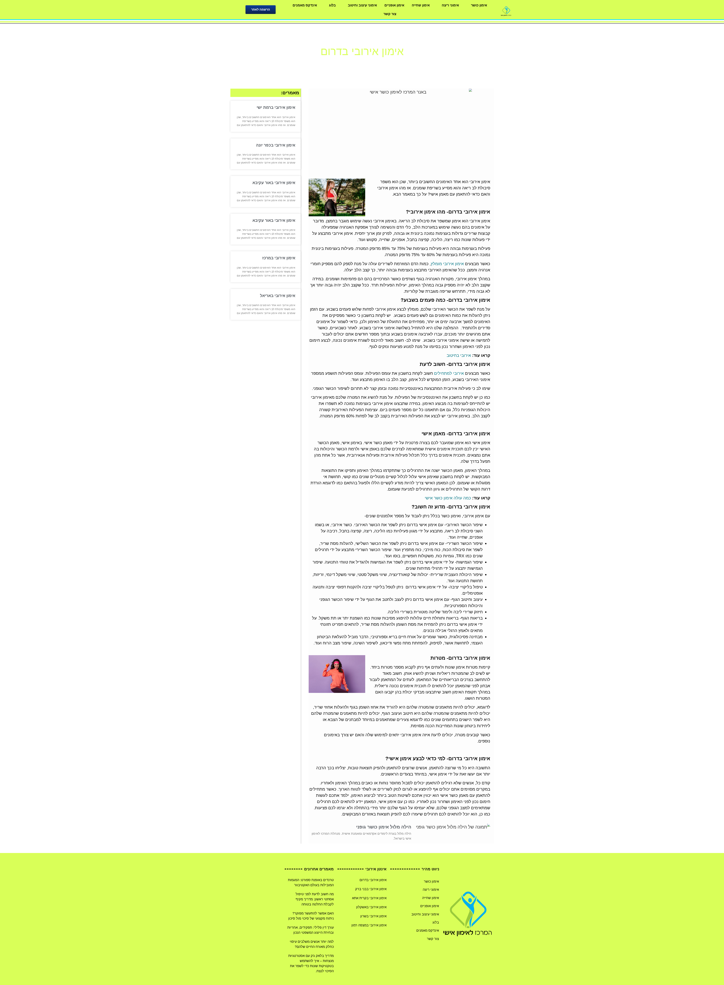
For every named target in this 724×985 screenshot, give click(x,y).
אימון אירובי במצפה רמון (369, 925)
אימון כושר (479, 5)
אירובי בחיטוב (459, 355)
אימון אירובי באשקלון (371, 907)
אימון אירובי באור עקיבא (273, 182)
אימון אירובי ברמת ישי (276, 107)
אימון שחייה (421, 5)
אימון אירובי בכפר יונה (275, 145)
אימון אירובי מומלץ (447, 263)
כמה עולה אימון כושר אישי (448, 498)
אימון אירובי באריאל (277, 295)
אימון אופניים (394, 5)
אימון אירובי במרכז (278, 258)
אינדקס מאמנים (305, 5)
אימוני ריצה (450, 5)
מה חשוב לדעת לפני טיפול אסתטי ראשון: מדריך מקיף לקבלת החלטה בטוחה (315, 899)
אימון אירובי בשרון (373, 916)
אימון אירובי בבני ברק (371, 889)
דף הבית (375, 62)
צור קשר (389, 14)
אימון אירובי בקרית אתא (369, 898)
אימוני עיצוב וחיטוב (362, 5)
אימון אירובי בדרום (373, 880)
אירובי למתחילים (449, 373)
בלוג (332, 5)
